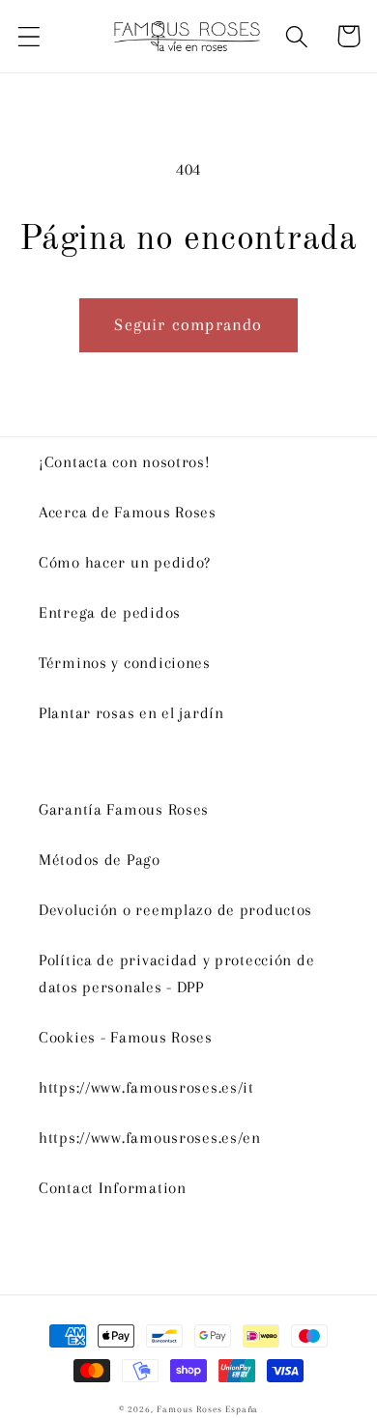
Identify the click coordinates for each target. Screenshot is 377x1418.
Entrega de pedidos (110, 612)
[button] (29, 36)
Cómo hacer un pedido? (125, 562)
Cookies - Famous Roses (126, 1037)
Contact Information (113, 1188)
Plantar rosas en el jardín (131, 713)
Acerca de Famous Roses (128, 512)
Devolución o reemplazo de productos (175, 910)
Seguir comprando (188, 324)
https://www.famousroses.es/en (150, 1137)
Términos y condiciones (125, 662)
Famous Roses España (207, 1409)
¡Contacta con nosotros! (125, 462)
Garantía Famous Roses (124, 809)
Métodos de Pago (99, 859)
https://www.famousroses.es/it (146, 1087)
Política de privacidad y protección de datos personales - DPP (176, 973)
